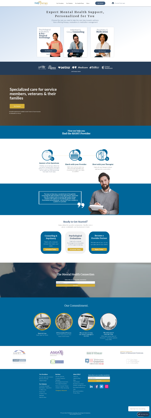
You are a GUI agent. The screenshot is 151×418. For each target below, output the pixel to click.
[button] (44, 374)
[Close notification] (148, 407)
